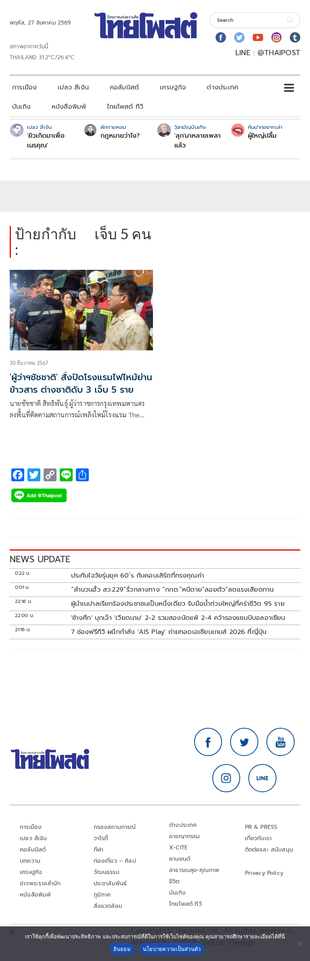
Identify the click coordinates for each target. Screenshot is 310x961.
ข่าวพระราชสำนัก (40, 883)
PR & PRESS (261, 827)
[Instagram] (276, 37)
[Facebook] (221, 37)
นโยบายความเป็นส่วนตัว (172, 949)
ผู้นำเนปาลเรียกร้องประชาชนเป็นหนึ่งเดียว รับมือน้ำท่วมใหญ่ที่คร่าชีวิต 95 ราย (178, 604)
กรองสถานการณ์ (115, 827)
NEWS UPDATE (40, 559)
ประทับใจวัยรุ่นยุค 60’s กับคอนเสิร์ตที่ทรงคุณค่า (137, 575)
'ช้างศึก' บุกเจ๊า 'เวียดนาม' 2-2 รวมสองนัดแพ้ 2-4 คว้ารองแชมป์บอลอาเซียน (178, 618)
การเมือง (24, 87)
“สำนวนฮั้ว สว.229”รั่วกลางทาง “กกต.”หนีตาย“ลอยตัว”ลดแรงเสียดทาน (172, 589)
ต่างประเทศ (222, 87)
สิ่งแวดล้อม (108, 906)
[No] (300, 944)
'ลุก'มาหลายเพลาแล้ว (197, 140)
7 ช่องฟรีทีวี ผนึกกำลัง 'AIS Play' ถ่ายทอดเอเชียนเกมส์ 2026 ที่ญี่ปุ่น (169, 632)
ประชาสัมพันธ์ (110, 883)
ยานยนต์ (179, 859)
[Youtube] (258, 37)
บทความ (30, 861)
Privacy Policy (264, 873)
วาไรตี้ (101, 838)
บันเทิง (21, 107)
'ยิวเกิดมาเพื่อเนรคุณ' (46, 140)
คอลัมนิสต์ (124, 87)
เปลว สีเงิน (73, 87)
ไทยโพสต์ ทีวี (125, 107)
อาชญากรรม (184, 836)
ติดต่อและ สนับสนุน (269, 849)
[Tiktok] (295, 37)
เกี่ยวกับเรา (258, 838)
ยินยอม (122, 949)
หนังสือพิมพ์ (69, 107)
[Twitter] (239, 37)
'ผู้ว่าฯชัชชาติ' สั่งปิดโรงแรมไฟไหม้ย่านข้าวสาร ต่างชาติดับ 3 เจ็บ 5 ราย (81, 383)
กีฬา (99, 849)
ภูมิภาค (102, 895)
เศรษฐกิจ (173, 87)
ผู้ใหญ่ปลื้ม (262, 136)
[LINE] (262, 778)
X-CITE (178, 847)
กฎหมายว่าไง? (120, 136)
